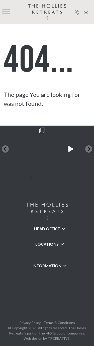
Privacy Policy (30, 322)
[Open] (23, 149)
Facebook (47, 288)
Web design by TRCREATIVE (47, 338)
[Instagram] (42, 167)
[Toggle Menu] (6, 12)
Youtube (59, 288)
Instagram (34, 288)
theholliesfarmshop (23, 130)
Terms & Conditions (59, 322)
